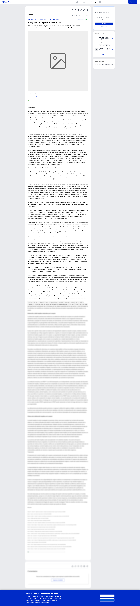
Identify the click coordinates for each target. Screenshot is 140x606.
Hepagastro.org (36, 96)
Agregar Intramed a (82, 19)
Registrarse (107, 595)
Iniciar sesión (107, 600)
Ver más (103, 54)
